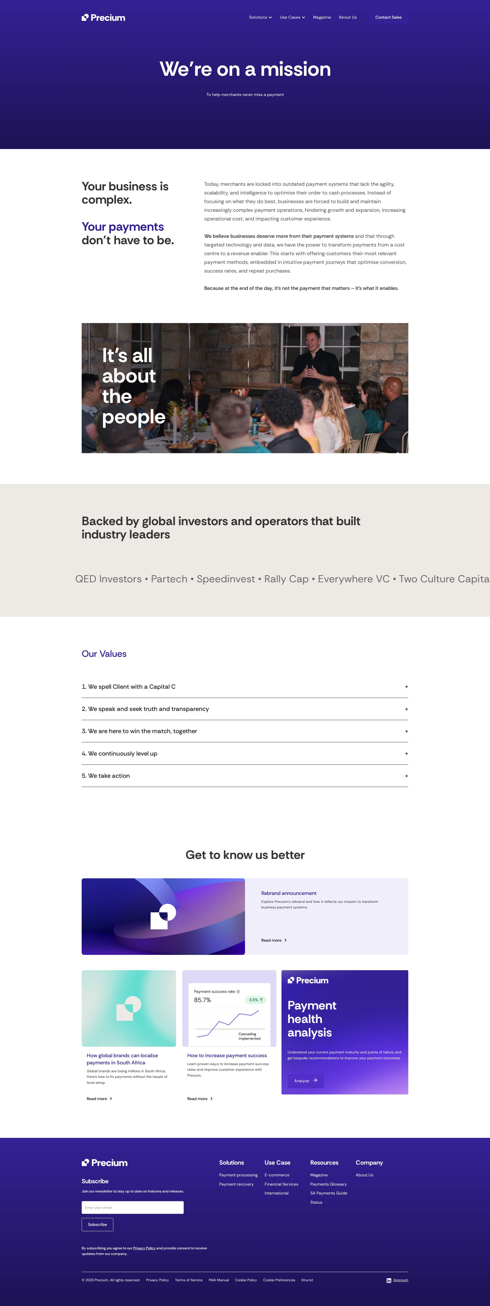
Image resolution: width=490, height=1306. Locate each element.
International (277, 1193)
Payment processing (238, 1175)
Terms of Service (189, 1280)
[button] (261, 17)
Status (316, 1202)
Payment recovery (236, 1184)
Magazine (322, 17)
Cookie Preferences (279, 1280)
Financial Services (281, 1184)
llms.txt (307, 1280)
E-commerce (277, 1175)
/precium (400, 1280)
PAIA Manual (219, 1280)
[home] (103, 17)
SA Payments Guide (328, 1193)
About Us (348, 17)
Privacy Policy (144, 1248)
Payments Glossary (328, 1184)
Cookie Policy (246, 1280)
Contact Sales (388, 17)
